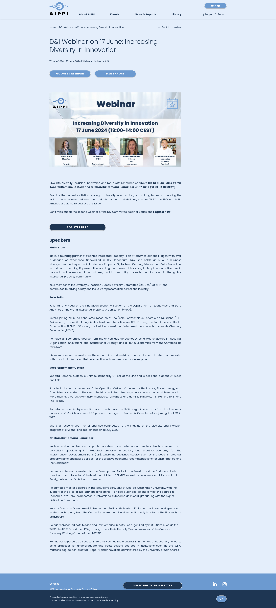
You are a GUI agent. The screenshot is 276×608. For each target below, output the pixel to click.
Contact (54, 584)
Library (176, 14)
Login (208, 14)
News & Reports (145, 14)
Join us (215, 5)
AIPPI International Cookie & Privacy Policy (73, 589)
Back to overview (171, 27)
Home (52, 27)
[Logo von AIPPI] (58, 8)
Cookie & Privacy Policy (106, 600)
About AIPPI (87, 14)
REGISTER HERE (77, 227)
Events (114, 14)
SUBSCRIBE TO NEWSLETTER (152, 585)
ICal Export (115, 73)
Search (222, 14)
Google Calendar (70, 73)
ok (221, 599)
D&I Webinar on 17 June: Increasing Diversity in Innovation (91, 27)
